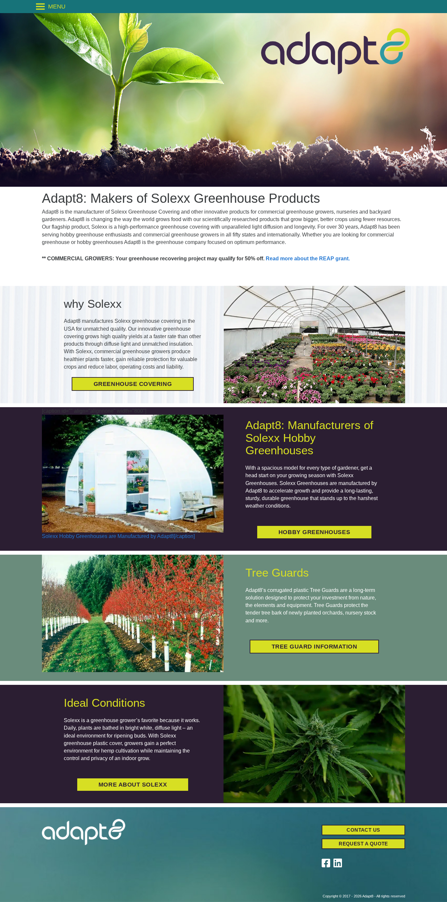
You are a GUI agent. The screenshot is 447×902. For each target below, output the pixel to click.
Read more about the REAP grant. (308, 258)
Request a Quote (363, 843)
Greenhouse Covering (133, 384)
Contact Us (363, 830)
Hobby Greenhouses (314, 532)
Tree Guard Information (314, 646)
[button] (56, 6)
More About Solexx (132, 784)
